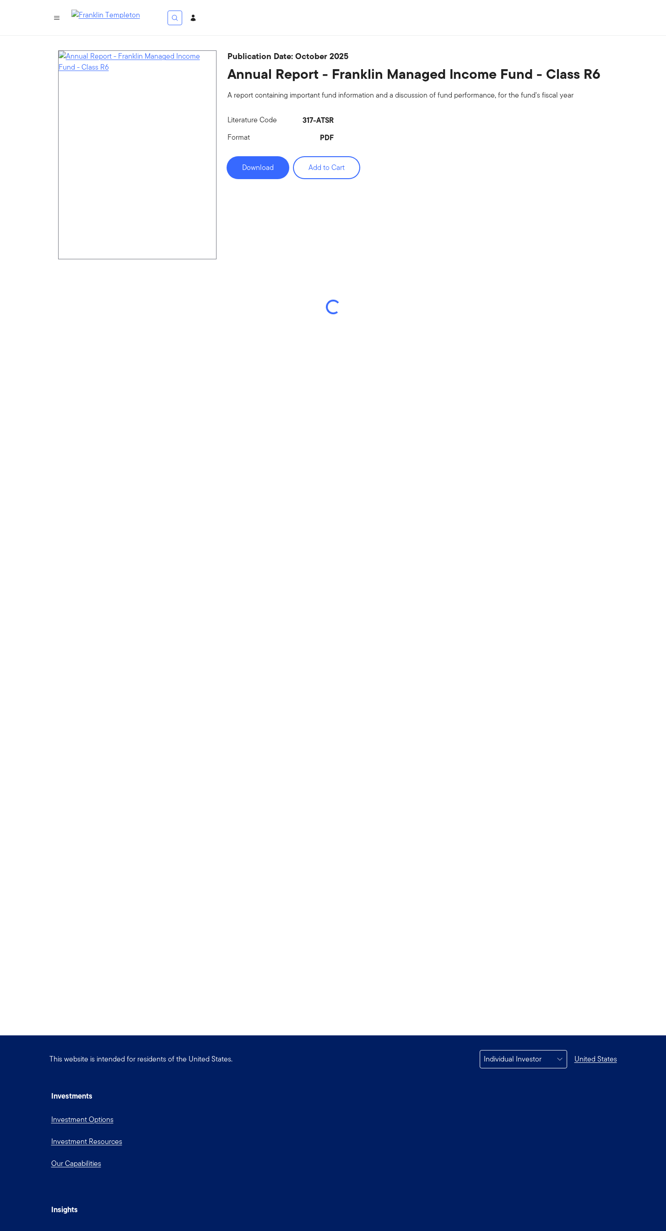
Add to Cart (327, 167)
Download (258, 167)
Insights (64, 1209)
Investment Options (82, 1119)
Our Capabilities (76, 1163)
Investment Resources (86, 1141)
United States (595, 1059)
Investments (71, 1095)
